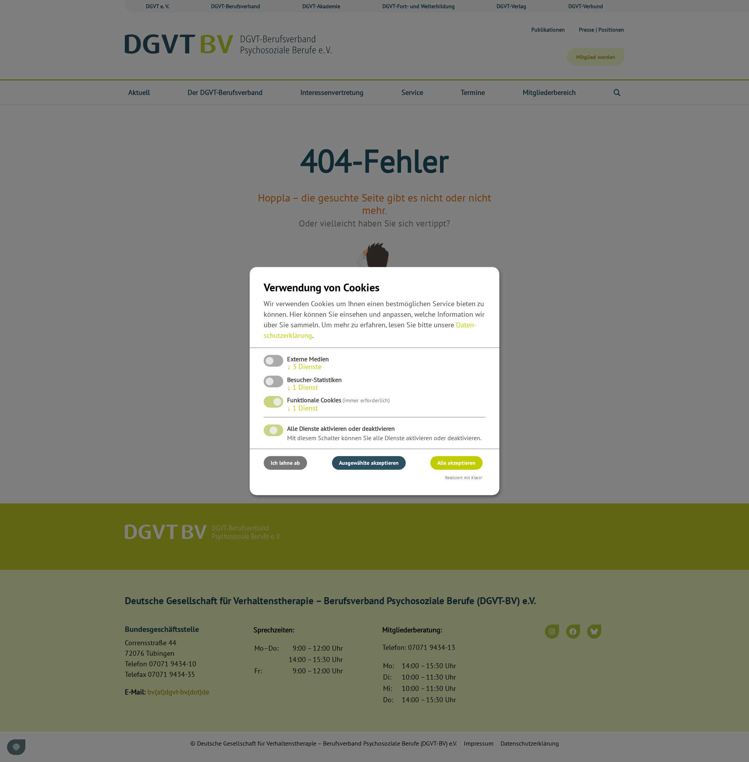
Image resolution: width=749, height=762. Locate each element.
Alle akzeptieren (456, 462)
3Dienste (304, 366)
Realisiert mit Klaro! (463, 477)
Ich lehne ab (285, 462)
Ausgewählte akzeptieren (369, 462)
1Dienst (302, 387)
